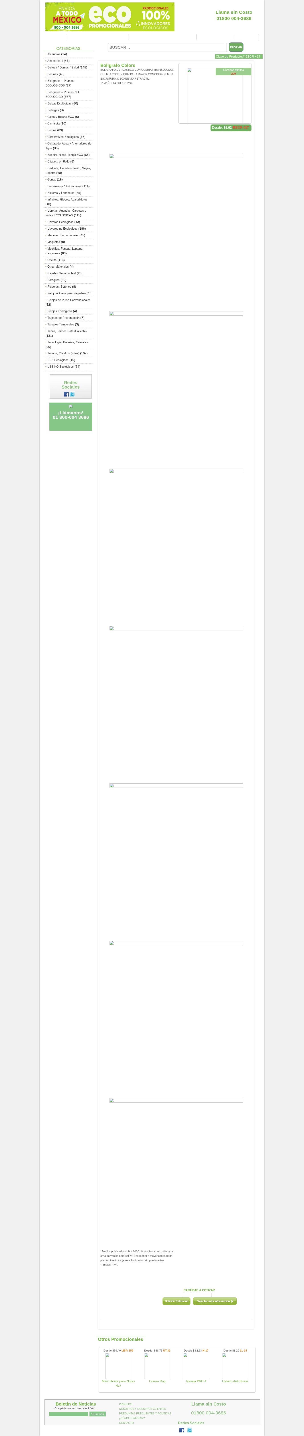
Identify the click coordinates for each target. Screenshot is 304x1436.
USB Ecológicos (58, 360)
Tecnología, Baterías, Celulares (67, 342)
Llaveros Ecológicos (60, 222)
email (221, 1302)
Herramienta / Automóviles (64, 186)
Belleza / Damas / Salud (63, 67)
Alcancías (53, 54)
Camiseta (53, 123)
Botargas (53, 110)
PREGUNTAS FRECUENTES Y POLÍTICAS (163, 37)
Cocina (51, 130)
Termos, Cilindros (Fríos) (63, 353)
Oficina (52, 260)
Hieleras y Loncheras (61, 193)
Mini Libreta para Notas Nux (118, 1383)
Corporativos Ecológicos (63, 136)
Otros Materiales (58, 266)
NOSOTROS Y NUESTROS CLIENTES (98, 37)
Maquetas (53, 242)
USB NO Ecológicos (60, 366)
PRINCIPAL (55, 37)
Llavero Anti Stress (235, 1381)
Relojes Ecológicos (59, 311)
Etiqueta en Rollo (58, 161)
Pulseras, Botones (59, 286)
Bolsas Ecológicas (59, 103)
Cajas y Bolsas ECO (60, 116)
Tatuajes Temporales (60, 324)
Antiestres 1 (55, 60)
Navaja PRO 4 (196, 1381)
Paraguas (53, 280)
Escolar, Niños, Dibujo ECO (65, 154)
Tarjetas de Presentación (63, 317)
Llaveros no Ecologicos (62, 228)
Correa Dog (157, 1381)
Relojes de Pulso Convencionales (69, 300)
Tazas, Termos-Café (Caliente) (67, 331)
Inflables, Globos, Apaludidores (67, 199)
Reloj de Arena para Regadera (66, 293)
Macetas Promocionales (63, 235)
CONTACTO (247, 37)
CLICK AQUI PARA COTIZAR (234, 4)
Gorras (51, 179)
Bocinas (52, 74)
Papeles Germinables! (61, 273)
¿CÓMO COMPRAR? (216, 37)
